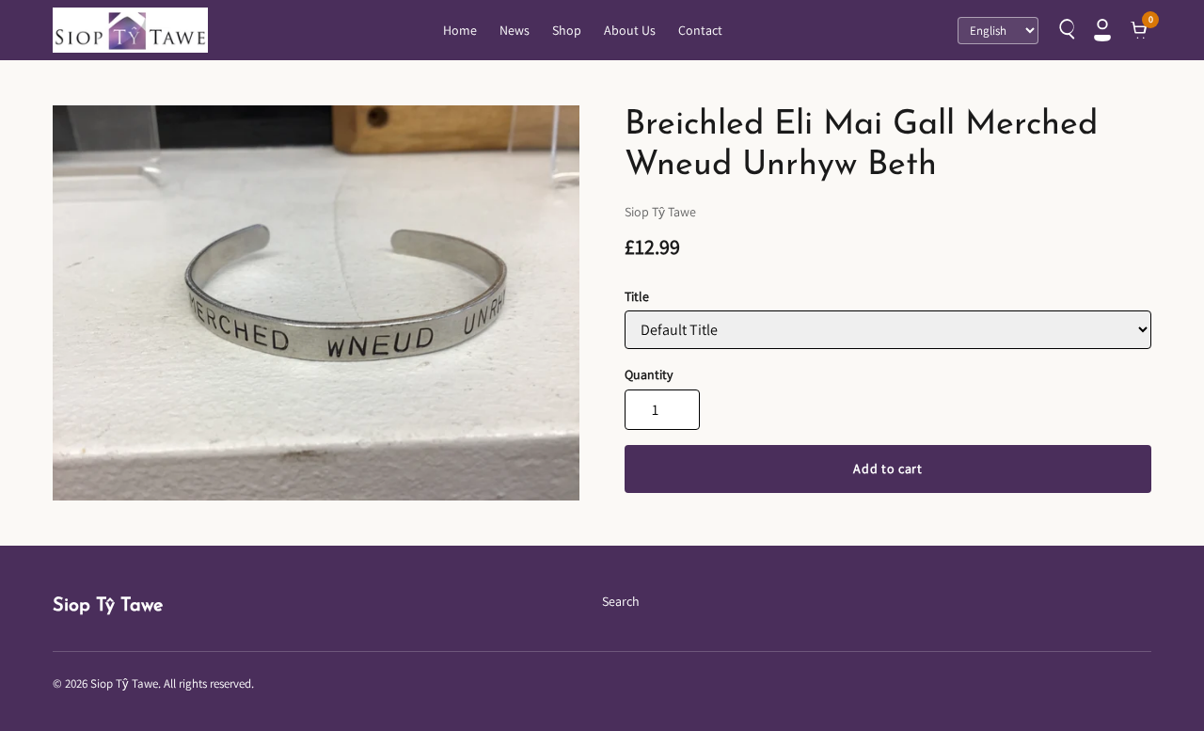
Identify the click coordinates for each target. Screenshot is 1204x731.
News (514, 30)
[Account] (1102, 30)
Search (621, 601)
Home (460, 30)
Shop (566, 30)
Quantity (649, 374)
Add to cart (888, 468)
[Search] (1065, 30)
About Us (630, 30)
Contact (700, 30)
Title (637, 296)
